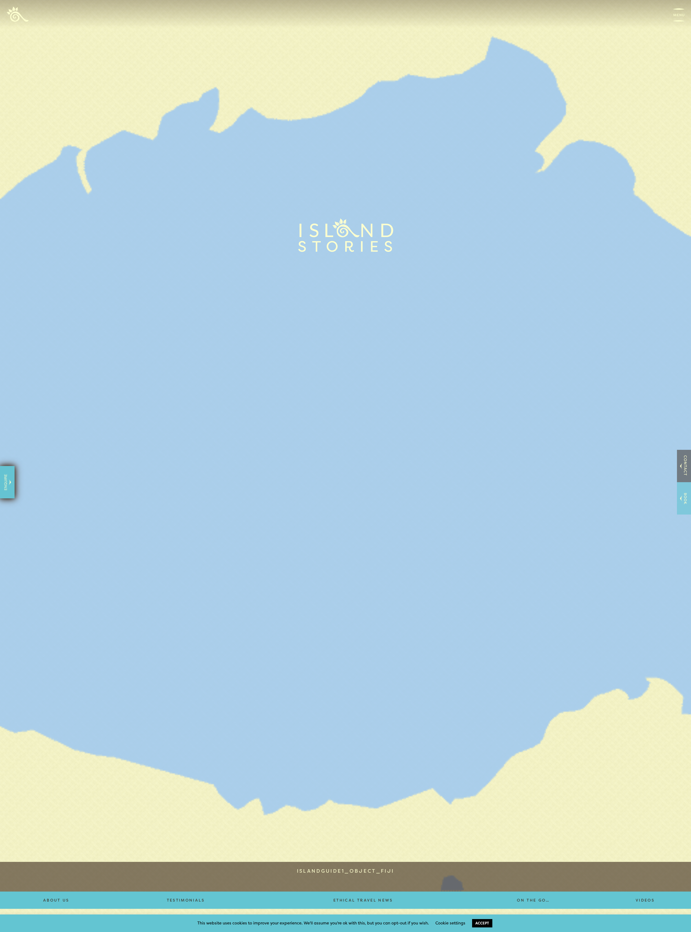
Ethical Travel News (363, 900)
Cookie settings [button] (450, 923)
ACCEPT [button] (482, 923)
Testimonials (186, 900)
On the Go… (533, 900)
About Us (56, 900)
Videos (645, 900)
